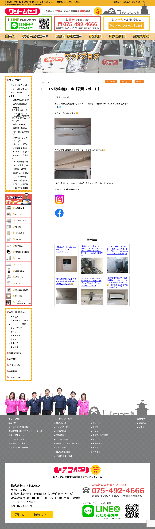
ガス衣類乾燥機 (21, 289)
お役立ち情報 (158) (19, 92)
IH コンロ (19, 214)
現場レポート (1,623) (20, 96)
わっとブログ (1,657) (20, 84)
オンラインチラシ (16, 439)
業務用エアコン (70, 443)
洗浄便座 (19, 245)
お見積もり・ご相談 (17, 443)
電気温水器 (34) (20, 128)
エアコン (19, 264)
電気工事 (14, 346)
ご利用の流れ (15, 377)
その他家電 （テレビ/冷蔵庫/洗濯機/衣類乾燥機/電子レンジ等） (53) (21, 117)
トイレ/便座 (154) (21, 165)
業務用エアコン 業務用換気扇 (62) (20, 108)
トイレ (18, 239)
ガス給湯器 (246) (20, 161)
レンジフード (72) (21, 151)
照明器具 (19, 296)
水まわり (14, 343)
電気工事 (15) (19, 124)
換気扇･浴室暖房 (22, 252)
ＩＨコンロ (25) (20, 147)
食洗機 (18, 226)
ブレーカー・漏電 (18, 324)
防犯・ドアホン (17, 335)
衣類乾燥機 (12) (20, 103)
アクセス (142, 426)
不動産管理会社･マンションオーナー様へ (26, 431)
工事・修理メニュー (18, 311)
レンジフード (20, 220)
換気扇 (13, 339)
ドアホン (19, 283)
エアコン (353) (19, 176)
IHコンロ (96, 422)
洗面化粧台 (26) (20, 180)
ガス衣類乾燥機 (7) (21, 99)
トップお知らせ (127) (20, 88)
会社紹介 (126, 2)
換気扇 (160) (19, 169)
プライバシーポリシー (140, 2)
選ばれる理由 (15, 353)
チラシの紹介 (15, 365)
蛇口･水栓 (19, 277)
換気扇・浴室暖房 (100, 435)
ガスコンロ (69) (20, 144)
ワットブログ (15, 80)
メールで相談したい (35, 514)
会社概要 (13, 371)
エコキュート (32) (21, 172)
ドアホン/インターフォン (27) (20, 139)
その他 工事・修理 (64, 455)
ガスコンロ (19, 208)
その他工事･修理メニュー (23, 302)
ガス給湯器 (19, 233)
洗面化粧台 (19, 271)
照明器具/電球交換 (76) (20, 133)
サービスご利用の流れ (18, 426)
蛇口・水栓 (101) (20, 184)
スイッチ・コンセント (20, 320)
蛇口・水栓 (61, 447)
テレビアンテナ (17, 327)
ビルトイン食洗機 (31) (20, 156)
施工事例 (13, 359)
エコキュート (20, 258)
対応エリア (117, 2)
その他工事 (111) (20, 187)
